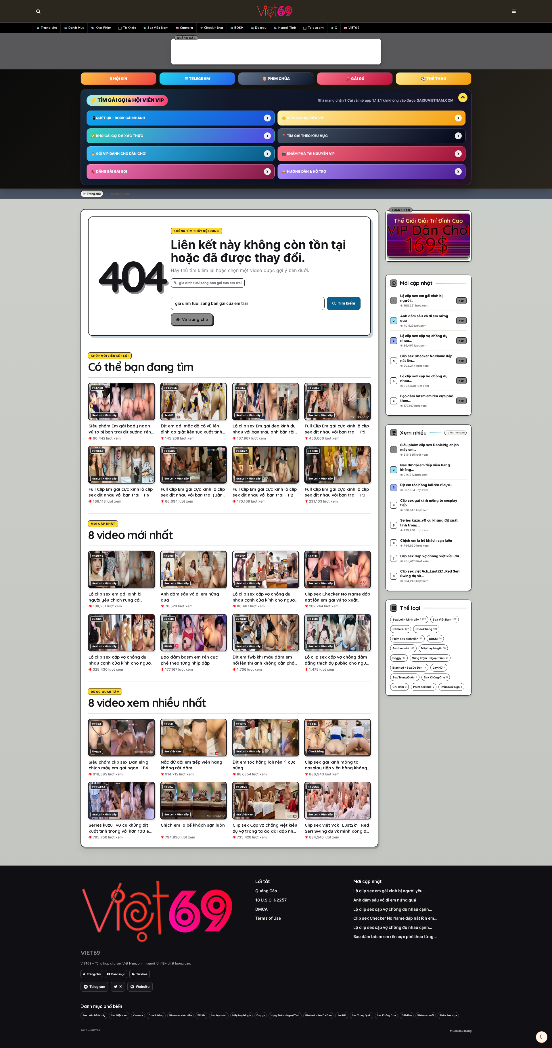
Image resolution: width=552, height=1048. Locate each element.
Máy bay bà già (433, 648)
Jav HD (439, 667)
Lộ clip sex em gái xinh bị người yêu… (389, 890)
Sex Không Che (436, 677)
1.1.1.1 (377, 100)
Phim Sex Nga (451, 686)
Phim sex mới (423, 686)
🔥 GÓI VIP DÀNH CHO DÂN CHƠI (118, 153)
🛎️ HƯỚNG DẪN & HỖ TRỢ (304, 171)
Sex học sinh (403, 648)
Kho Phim (103, 28)
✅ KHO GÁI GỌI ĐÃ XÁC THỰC (117, 136)
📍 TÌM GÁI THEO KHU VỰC (305, 136)
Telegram (316, 28)
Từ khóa (141, 974)
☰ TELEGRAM (197, 78)
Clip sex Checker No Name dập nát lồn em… (395, 918)
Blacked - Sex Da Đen (409, 667)
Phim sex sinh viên (407, 638)
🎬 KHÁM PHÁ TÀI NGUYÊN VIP (308, 153)
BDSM (239, 28)
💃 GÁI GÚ (355, 78)
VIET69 (353, 28)
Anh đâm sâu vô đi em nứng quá (384, 899)
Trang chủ (49, 28)
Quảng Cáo (266, 890)
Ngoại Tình (287, 28)
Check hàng (213, 28)
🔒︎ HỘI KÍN (118, 78)
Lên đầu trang (461, 1030)
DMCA (261, 909)
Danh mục (118, 974)
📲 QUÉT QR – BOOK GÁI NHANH (118, 118)
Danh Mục (76, 28)
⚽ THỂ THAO (433, 78)
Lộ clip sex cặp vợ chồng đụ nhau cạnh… (392, 909)
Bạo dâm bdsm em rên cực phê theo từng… (395, 936)
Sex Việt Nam (157, 28)
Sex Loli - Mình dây (409, 619)
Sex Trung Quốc (404, 677)
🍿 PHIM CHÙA (276, 78)
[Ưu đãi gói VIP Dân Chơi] (428, 235)
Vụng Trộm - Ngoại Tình (430, 658)
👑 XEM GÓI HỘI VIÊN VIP (303, 118)
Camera (186, 28)
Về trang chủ (195, 319)
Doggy (261, 28)
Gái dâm (399, 686)
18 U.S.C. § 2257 (271, 899)
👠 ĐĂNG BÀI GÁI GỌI (109, 171)
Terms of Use (268, 918)
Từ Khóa (129, 28)
